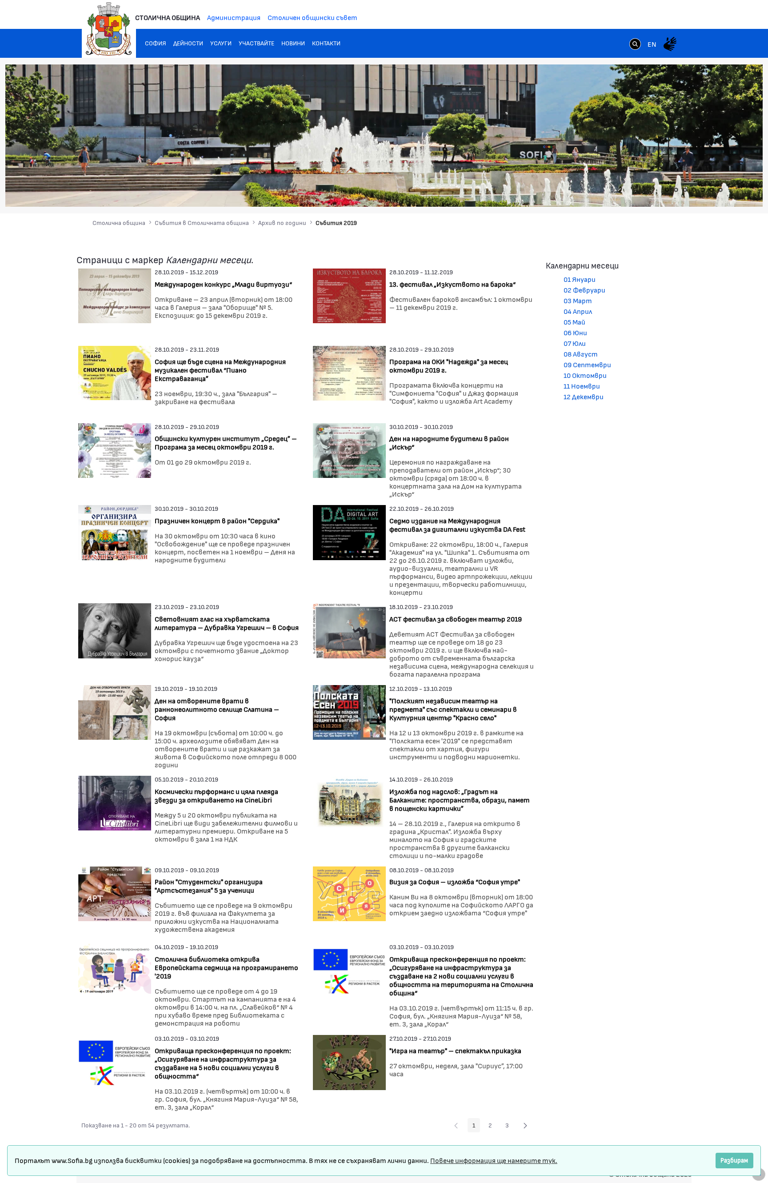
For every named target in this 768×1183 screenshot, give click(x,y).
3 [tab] (685, 190)
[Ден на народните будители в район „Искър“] (349, 449)
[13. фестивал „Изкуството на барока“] (349, 295)
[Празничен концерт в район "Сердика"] (114, 531)
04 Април (578, 311)
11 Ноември (582, 385)
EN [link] (652, 44)
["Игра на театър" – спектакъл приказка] (349, 1061)
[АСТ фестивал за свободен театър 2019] (349, 630)
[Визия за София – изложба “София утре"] (349, 892)
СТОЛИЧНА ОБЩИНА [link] (167, 17)
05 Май (574, 321)
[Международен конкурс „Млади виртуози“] (114, 295)
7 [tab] (720, 190)
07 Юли (575, 343)
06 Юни (575, 332)
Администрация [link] (233, 17)
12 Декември (584, 396)
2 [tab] (676, 190)
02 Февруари (584, 289)
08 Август (581, 353)
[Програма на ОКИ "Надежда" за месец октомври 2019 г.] (349, 372)
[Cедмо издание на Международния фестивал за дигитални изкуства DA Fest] (349, 531)
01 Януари (580, 279)
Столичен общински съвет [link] (312, 17)
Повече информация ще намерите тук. (493, 1160)
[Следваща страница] (525, 1125)
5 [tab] (702, 190)
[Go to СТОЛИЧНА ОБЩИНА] (109, 29)
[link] (635, 45)
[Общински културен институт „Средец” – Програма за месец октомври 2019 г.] (114, 449)
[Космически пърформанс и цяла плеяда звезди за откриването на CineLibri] (114, 802)
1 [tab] (667, 190)
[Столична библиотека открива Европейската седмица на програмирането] (114, 970)
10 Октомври (585, 375)
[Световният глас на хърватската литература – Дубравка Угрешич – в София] (114, 630)
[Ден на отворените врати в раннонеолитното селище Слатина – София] (114, 711)
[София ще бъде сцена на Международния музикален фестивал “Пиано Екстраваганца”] (114, 372)
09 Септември (587, 364)
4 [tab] (694, 190)
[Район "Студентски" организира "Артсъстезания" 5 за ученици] (114, 892)
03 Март (578, 300)
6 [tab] (711, 190)
